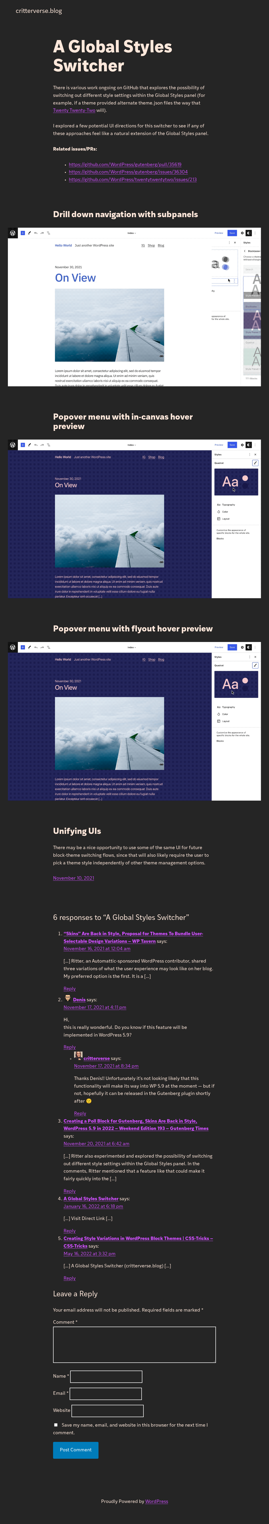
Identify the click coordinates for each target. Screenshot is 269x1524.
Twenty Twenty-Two (74, 110)
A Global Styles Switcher (91, 1199)
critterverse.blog (39, 11)
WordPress (156, 1502)
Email (61, 1393)
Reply (70, 989)
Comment (65, 1322)
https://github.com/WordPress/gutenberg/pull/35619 (125, 165)
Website (61, 1410)
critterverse (97, 1059)
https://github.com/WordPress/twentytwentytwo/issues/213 (133, 180)
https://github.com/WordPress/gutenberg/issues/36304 (128, 172)
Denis (79, 1000)
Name (61, 1376)
